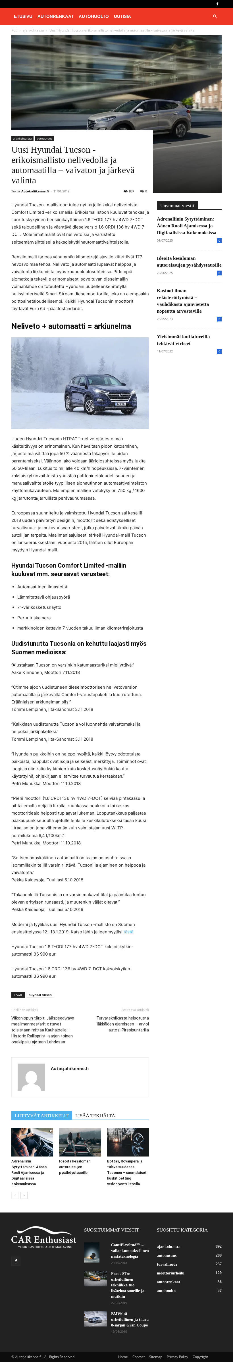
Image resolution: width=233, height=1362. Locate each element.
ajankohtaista (22, 138)
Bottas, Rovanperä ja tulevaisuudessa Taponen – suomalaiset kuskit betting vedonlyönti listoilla (127, 1172)
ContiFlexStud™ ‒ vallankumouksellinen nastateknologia (130, 1251)
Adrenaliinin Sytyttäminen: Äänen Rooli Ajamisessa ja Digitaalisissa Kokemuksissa (29, 1172)
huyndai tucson (40, 995)
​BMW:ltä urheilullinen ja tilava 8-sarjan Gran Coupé (130, 1319)
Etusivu (23, 16)
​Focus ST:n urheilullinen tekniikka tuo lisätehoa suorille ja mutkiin (127, 1285)
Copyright (200, 1356)
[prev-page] (14, 1195)
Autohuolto (94, 16)
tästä (128, 932)
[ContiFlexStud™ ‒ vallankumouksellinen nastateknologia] (95, 1252)
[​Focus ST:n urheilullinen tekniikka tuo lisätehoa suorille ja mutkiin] (95, 1278)
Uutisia (122, 16)
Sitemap (155, 1356)
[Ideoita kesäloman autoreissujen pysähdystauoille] (80, 1142)
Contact (138, 1356)
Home (123, 1356)
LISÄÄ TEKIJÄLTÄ (95, 1115)
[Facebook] (217, 4)
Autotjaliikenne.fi (35, 191)
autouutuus (44, 138)
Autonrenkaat (56, 16)
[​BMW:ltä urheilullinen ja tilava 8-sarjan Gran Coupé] (95, 1318)
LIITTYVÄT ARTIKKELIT (41, 1115)
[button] (215, 16)
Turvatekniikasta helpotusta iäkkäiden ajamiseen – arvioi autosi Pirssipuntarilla (122, 1024)
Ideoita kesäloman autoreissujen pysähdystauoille (74, 1167)
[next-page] (24, 1195)
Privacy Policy (177, 1356)
